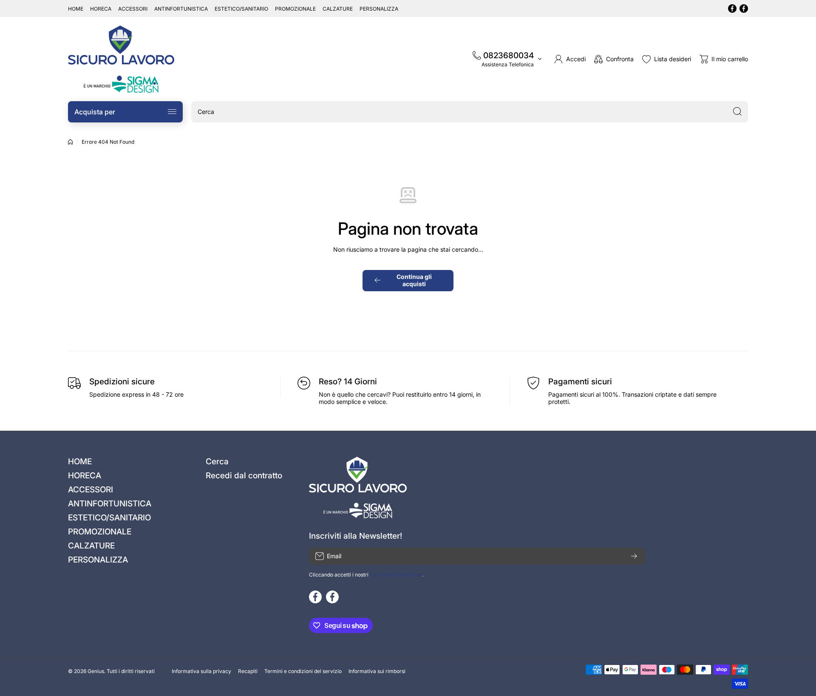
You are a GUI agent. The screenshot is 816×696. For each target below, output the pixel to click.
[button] (724, 59)
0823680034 (508, 55)
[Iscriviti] (634, 556)
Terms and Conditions (396, 574)
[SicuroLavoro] (121, 59)
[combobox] (469, 111)
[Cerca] (737, 111)
